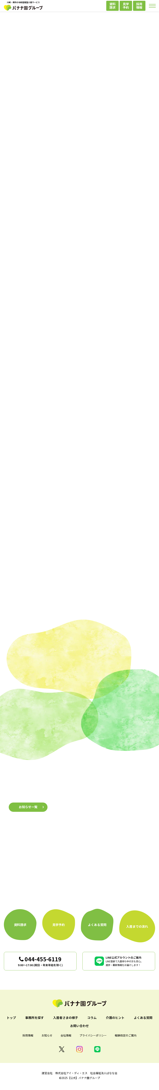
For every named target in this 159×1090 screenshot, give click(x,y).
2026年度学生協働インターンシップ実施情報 (89, 810)
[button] (25, 236)
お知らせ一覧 (28, 806)
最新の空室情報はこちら (79, 164)
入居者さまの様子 (79, 748)
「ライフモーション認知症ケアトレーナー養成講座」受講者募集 (103, 793)
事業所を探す (37, 402)
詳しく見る (42, 519)
